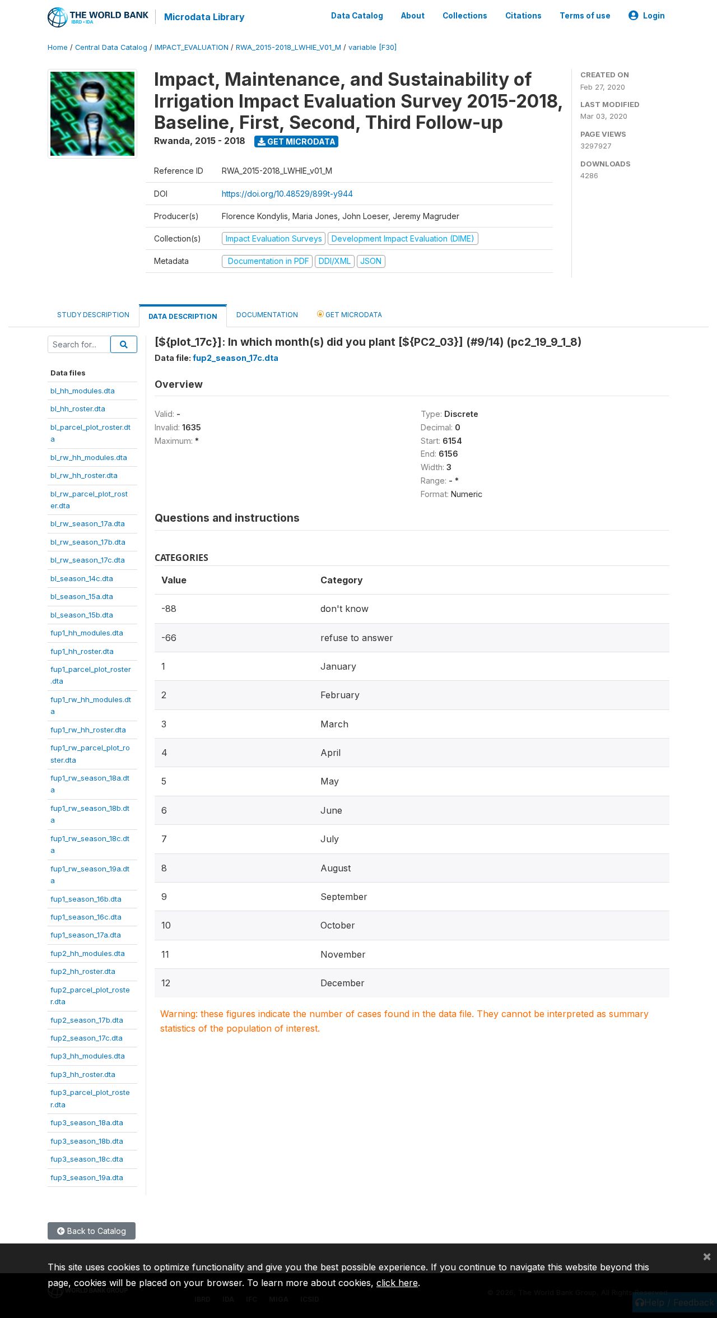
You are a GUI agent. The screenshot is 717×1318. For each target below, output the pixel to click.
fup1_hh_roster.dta (82, 651)
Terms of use (585, 15)
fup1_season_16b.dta (86, 898)
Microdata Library (204, 16)
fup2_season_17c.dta (86, 1037)
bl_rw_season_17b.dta (87, 541)
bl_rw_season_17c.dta (87, 559)
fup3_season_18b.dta (86, 1140)
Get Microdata (301, 141)
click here (397, 1282)
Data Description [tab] (182, 316)
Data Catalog (357, 15)
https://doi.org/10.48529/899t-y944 (287, 193)
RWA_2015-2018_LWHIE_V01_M (288, 47)
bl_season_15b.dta (81, 614)
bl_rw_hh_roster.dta (84, 475)
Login (654, 15)
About (413, 15)
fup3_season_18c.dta (86, 1158)
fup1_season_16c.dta (86, 916)
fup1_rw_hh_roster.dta (88, 729)
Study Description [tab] (93, 314)
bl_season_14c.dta (81, 578)
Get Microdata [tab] (353, 314)
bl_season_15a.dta (81, 596)
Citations (523, 15)
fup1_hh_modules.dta (86, 632)
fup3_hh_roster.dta (82, 1074)
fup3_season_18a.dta (86, 1122)
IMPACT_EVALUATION (192, 47)
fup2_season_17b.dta (86, 1019)
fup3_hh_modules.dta (87, 1055)
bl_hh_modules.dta (82, 390)
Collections (465, 15)
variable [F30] (372, 47)
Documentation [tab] (267, 314)
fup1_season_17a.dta (85, 934)
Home (58, 47)
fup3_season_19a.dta (86, 1177)
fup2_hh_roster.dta (82, 971)
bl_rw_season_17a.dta (87, 523)
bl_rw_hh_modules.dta (88, 457)
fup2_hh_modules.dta (87, 953)
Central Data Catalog (111, 47)
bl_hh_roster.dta (77, 408)
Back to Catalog (95, 1231)
